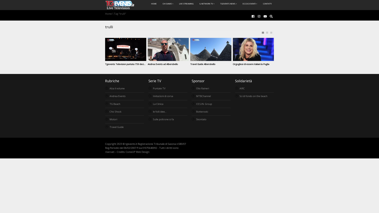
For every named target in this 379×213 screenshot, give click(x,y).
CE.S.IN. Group (204, 104)
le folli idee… (159, 111)
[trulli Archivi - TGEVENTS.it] (120, 4)
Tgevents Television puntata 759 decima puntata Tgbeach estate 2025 (141, 64)
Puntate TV (159, 88)
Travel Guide (117, 127)
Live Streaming (186, 3)
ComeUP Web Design (137, 152)
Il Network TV (206, 3)
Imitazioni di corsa (163, 96)
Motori (113, 119)
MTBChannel (203, 96)
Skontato (201, 119)
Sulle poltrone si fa (163, 119)
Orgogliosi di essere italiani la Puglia (251, 64)
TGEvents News (228, 3)
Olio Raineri (202, 88)
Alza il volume (117, 88)
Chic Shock (115, 111)
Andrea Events (118, 96)
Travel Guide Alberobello (202, 64)
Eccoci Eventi (249, 3)
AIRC (242, 88)
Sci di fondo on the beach (253, 96)
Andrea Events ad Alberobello (163, 64)
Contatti (267, 3)
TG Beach (115, 104)
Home (154, 3)
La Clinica (158, 104)
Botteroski (202, 111)
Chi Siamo (167, 3)
